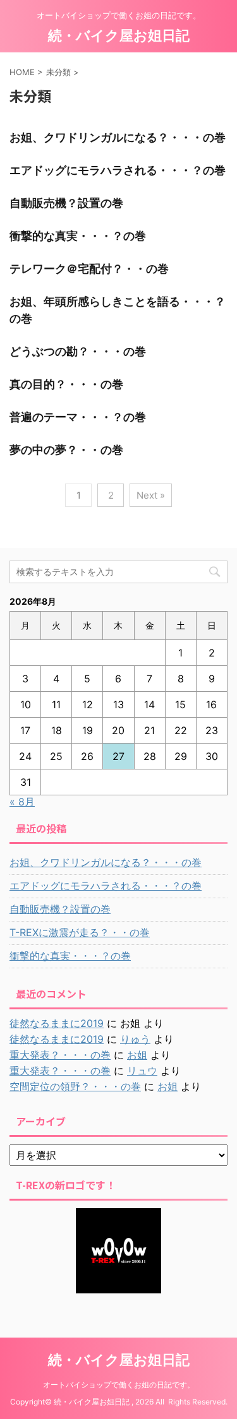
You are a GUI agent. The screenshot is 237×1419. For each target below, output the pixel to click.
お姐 (137, 1054)
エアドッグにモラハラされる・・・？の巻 (117, 170)
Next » (151, 495)
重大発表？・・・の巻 (60, 1054)
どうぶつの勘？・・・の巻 (77, 351)
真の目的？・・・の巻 (66, 384)
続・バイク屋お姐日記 (119, 35)
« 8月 (22, 801)
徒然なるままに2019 (56, 1023)
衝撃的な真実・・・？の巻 (77, 235)
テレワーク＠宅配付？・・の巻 (89, 268)
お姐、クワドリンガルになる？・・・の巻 (117, 137)
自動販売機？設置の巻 (66, 203)
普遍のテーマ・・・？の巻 (77, 417)
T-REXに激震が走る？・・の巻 (79, 932)
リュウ (142, 1070)
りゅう (135, 1039)
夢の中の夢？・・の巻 (66, 449)
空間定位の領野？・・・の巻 (75, 1086)
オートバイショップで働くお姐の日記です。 (119, 1384)
